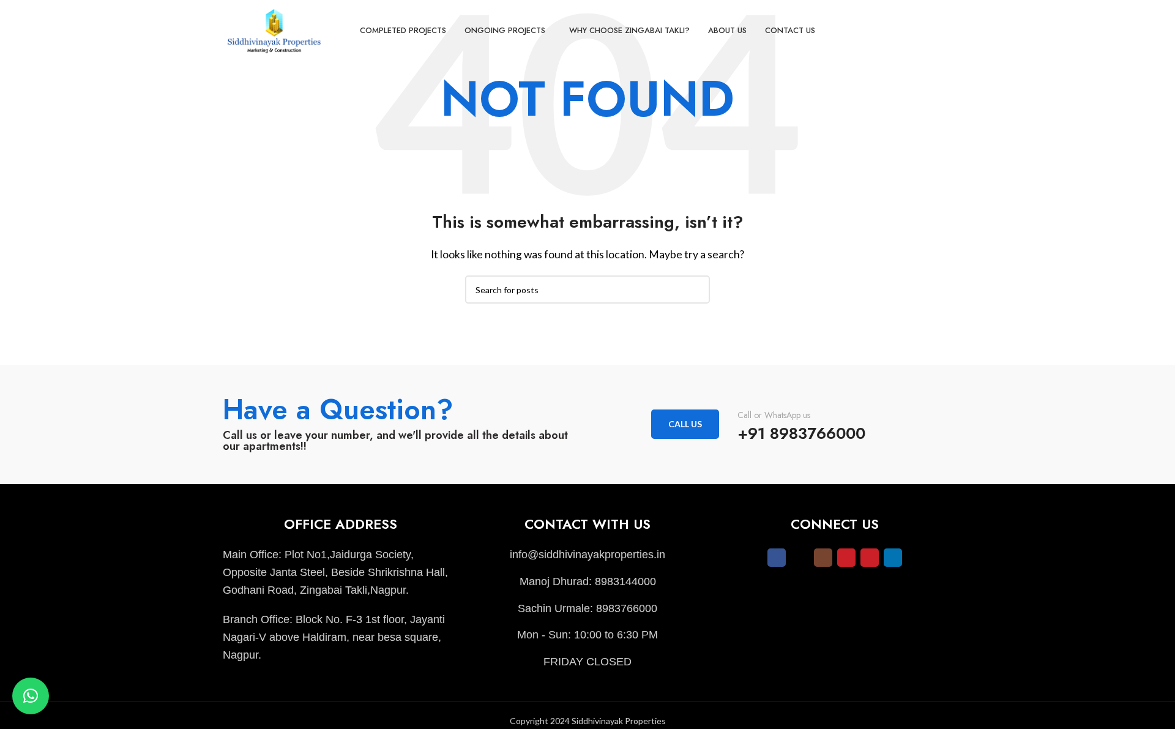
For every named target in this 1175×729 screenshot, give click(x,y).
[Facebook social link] (776, 557)
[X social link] (800, 557)
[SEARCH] (696, 289)
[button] (30, 696)
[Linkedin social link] (893, 557)
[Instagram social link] (823, 557)
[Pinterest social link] (869, 557)
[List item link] (587, 555)
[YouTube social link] (846, 557)
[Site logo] (275, 29)
